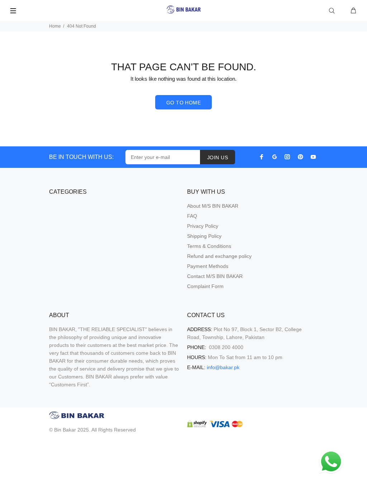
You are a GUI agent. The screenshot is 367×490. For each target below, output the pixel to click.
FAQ (192, 216)
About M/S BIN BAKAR (212, 206)
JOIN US (217, 157)
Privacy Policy (202, 226)
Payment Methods (207, 266)
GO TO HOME (183, 102)
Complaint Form (205, 286)
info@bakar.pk (223, 367)
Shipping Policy (204, 236)
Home (55, 26)
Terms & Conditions (209, 246)
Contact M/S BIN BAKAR (215, 276)
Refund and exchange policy (219, 256)
